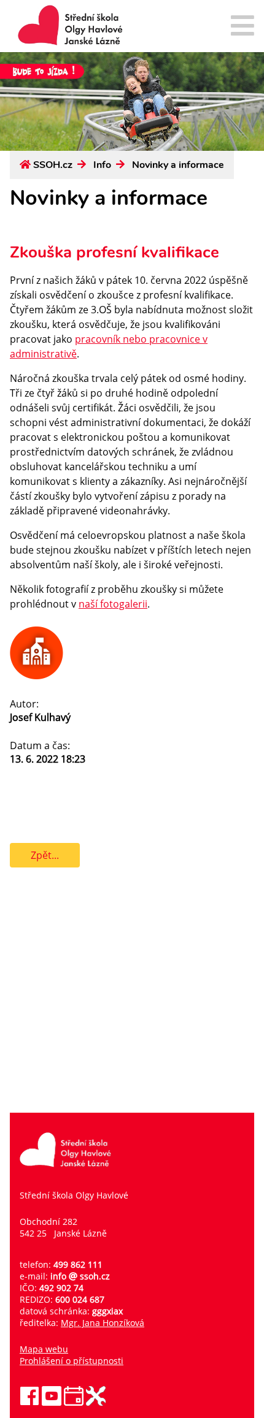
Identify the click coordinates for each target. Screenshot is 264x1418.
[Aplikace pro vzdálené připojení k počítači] (96, 1402)
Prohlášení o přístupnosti (71, 1361)
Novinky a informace (178, 165)
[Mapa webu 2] (242, 27)
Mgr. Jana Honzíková (102, 1322)
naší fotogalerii (113, 604)
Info (102, 165)
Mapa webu (44, 1349)
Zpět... (45, 855)
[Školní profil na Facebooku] (29, 1402)
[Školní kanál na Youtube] (51, 1402)
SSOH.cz (52, 165)
